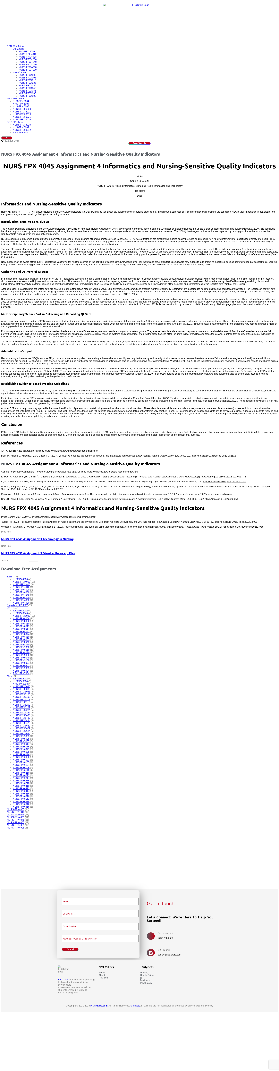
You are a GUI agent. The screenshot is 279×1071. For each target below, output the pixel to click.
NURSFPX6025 (21, 752)
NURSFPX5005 (21, 739)
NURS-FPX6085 (21, 691)
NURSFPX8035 (21, 639)
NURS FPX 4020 (27, 57)
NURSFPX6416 (21, 793)
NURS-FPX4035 (27, 85)
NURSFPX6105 (21, 762)
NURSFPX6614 (21, 801)
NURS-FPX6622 (21, 728)
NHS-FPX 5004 (21, 101)
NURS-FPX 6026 (22, 119)
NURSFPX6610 (21, 796)
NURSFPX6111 (21, 770)
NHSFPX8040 (20, 613)
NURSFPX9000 (21, 647)
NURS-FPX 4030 (28, 59)
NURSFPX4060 (21, 600)
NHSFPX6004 (20, 681)
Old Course (19, 49)
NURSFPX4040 (21, 595)
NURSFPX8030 (21, 637)
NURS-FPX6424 (21, 720)
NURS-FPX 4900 (28, 70)
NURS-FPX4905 (27, 96)
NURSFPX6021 (21, 749)
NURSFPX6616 (21, 804)
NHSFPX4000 (20, 579)
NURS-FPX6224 (21, 710)
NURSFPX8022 (21, 631)
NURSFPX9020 (21, 652)
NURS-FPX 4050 (28, 64)
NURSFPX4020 (21, 589)
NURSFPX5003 (21, 736)
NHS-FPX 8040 (21, 132)
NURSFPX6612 (21, 799)
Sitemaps (135, 1005)
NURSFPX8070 (21, 644)
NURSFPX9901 (21, 663)
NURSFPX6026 (21, 754)
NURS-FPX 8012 (22, 130)
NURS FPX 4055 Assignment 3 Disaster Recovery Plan (38, 553)
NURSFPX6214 (21, 778)
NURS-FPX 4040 (28, 62)
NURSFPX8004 (21, 618)
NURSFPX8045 (21, 642)
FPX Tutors (64, 979)
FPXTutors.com (99, 1005)
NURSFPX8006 (21, 621)
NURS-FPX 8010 (22, 125)
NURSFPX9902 (21, 665)
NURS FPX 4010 (27, 54)
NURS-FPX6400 (21, 715)
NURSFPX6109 (21, 767)
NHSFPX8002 (20, 610)
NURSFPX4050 (21, 597)
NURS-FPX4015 (27, 80)
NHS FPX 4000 (27, 51)
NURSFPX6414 (21, 791)
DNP (9, 608)
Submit (13, 880)
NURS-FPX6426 (21, 723)
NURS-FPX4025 (27, 83)
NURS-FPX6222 (21, 707)
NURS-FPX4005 (27, 77)
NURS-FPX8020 (21, 616)
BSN (9, 576)
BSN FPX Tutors (15, 46)
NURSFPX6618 (21, 807)
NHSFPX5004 (20, 678)
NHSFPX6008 (20, 684)
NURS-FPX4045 (27, 88)
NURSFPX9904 (21, 671)
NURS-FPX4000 (27, 75)
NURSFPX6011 (21, 744)
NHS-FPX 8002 (21, 127)
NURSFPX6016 (21, 746)
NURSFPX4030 (21, 592)
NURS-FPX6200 (21, 705)
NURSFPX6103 (21, 759)
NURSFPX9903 (21, 668)
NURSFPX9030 (21, 655)
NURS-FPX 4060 (28, 67)
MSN (9, 676)
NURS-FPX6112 (21, 699)
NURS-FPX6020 (21, 686)
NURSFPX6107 (21, 765)
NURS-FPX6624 (21, 731)
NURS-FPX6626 (21, 733)
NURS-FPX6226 (21, 712)
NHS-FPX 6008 (21, 106)
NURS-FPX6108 (21, 697)
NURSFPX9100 (21, 660)
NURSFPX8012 (21, 626)
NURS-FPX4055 (27, 91)
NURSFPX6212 (21, 775)
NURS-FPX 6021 (22, 117)
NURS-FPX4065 (27, 93)
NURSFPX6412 (21, 788)
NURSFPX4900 (21, 603)
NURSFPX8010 (21, 623)
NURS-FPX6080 (21, 689)
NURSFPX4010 (21, 587)
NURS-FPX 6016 (22, 114)
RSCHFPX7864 (21, 673)
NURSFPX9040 (21, 657)
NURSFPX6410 (21, 786)
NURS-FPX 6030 (22, 109)
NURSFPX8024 (21, 634)
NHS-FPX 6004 (21, 104)
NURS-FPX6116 (21, 702)
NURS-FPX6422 (21, 718)
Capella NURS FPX (17, 605)
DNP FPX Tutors (15, 122)
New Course (19, 72)
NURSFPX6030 (21, 757)
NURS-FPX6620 (21, 725)
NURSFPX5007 (21, 741)
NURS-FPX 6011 (22, 111)
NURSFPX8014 (21, 629)
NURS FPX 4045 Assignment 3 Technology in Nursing (37, 539)
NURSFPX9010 (21, 650)
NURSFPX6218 (21, 783)
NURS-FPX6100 (21, 694)
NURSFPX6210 (21, 773)
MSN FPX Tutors (15, 98)
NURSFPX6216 (21, 780)
